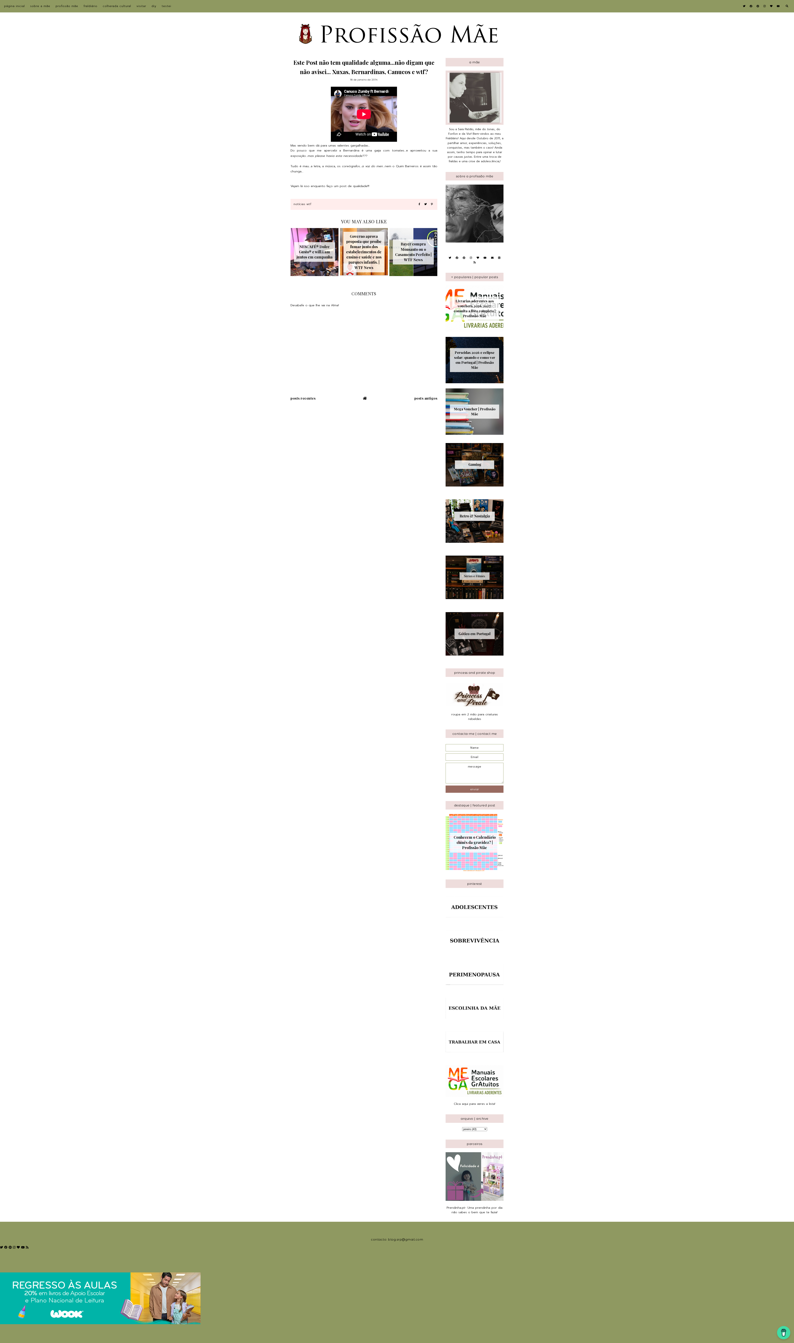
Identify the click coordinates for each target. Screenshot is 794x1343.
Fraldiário (90, 6)
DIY (154, 6)
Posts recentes (303, 398)
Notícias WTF (302, 204)
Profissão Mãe (67, 6)
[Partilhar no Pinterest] (432, 204)
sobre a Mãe (40, 6)
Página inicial (14, 6)
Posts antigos (426, 398)
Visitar (141, 6)
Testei (166, 6)
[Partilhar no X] (425, 204)
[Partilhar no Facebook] (419, 204)
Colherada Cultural (117, 6)
